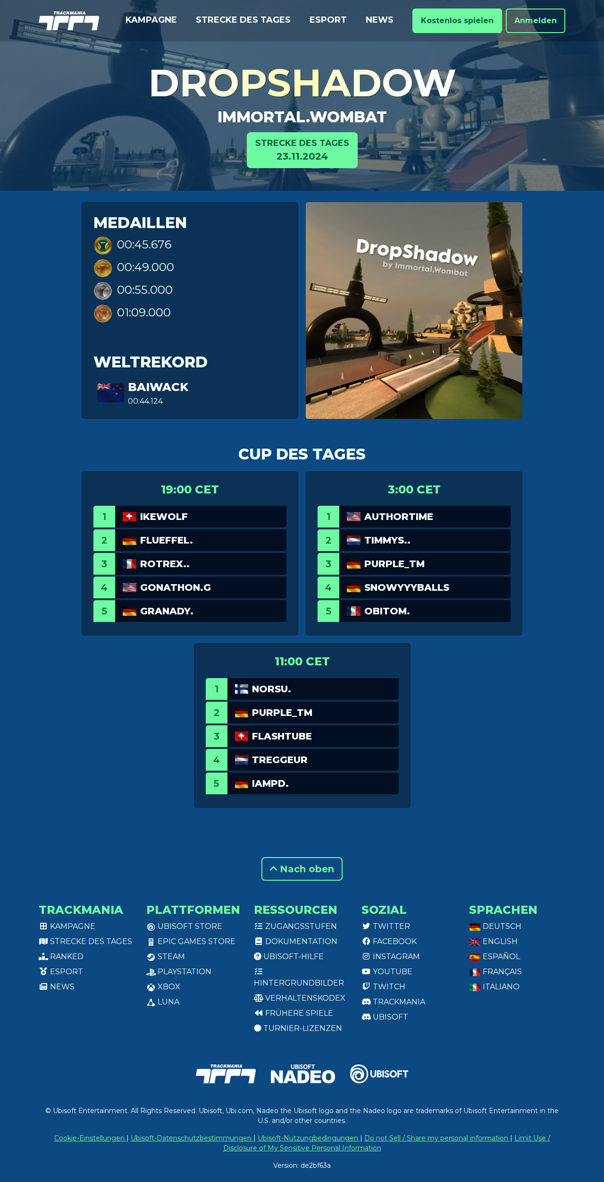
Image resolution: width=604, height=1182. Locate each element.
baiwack (158, 387)
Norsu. (271, 689)
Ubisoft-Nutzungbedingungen (309, 1138)
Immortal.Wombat (302, 117)
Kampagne (151, 20)
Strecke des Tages (243, 20)
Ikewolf (164, 516)
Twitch (388, 986)
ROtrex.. (165, 564)
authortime (398, 516)
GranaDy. (166, 611)
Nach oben (305, 869)
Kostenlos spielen (457, 20)
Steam (170, 956)
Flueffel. (166, 540)
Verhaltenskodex (304, 998)
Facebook (394, 941)
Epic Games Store (195, 941)
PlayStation (183, 971)
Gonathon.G (175, 587)
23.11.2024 (302, 150)
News (380, 20)
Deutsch (501, 926)
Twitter (390, 926)
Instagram (395, 956)
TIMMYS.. (387, 540)
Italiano (500, 986)
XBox (168, 986)
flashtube (282, 736)
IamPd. (270, 783)
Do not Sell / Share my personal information (437, 1138)
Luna (167, 1001)
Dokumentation (300, 941)
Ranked (66, 956)
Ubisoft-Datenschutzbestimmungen (192, 1138)
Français (501, 971)
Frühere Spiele (298, 1013)
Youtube (391, 971)
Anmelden (535, 20)
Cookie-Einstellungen (90, 1138)
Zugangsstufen (300, 926)
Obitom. (387, 611)
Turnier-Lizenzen (301, 1028)
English (499, 941)
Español (500, 956)
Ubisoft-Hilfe (292, 956)
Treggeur (280, 759)
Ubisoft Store (189, 926)
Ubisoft (389, 1016)
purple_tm (394, 564)
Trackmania (398, 1001)
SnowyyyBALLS (406, 587)
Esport (328, 20)
